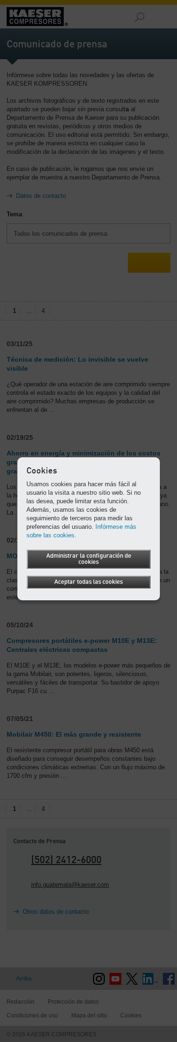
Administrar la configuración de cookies (88, 559)
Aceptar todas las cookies (88, 582)
